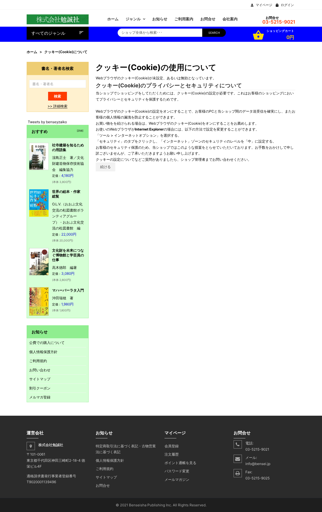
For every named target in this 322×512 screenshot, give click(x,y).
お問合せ (103, 485)
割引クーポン (39, 388)
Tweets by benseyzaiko (47, 122)
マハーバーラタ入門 (68, 290)
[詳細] (79, 130)
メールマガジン (177, 479)
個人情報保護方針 (43, 352)
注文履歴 (172, 454)
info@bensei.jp (257, 463)
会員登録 (172, 446)
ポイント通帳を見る (180, 463)
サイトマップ (39, 379)
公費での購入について (47, 342)
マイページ (264, 5)
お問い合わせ (39, 370)
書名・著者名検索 (57, 68)
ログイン (287, 5)
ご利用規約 (38, 361)
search (214, 32)
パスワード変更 (177, 471)
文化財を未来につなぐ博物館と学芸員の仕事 (68, 255)
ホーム (32, 52)
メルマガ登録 (39, 397)
